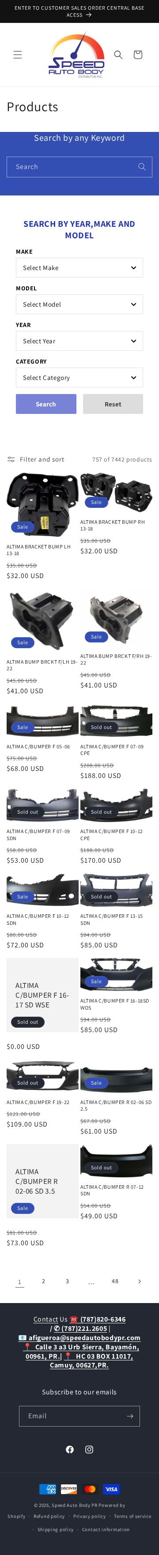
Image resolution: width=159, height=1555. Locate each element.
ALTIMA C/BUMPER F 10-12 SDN (38, 919)
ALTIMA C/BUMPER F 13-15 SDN (111, 919)
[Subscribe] (130, 1416)
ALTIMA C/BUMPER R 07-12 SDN (112, 1190)
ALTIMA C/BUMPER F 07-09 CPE (112, 750)
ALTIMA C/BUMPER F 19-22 (38, 1102)
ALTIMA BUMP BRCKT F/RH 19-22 (116, 659)
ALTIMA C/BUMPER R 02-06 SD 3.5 (36, 1181)
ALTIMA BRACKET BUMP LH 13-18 (39, 550)
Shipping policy (56, 1529)
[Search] (142, 167)
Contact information (106, 1529)
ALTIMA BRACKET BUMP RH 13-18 (112, 525)
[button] (17, 54)
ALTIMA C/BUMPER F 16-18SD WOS (114, 1004)
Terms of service (132, 1516)
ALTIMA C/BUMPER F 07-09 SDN (38, 834)
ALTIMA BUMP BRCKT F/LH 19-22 (42, 665)
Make (24, 251)
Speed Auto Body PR (75, 1505)
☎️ (97, 1319)
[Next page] (139, 1281)
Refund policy (49, 1516)
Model (26, 288)
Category (31, 361)
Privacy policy (89, 1516)
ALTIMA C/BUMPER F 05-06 (38, 746)
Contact (46, 1319)
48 (115, 1281)
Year (23, 325)
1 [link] (20, 1281)
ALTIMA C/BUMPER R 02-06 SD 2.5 (116, 1105)
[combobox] (79, 167)
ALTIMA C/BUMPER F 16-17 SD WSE (42, 995)
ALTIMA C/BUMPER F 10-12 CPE (111, 834)
